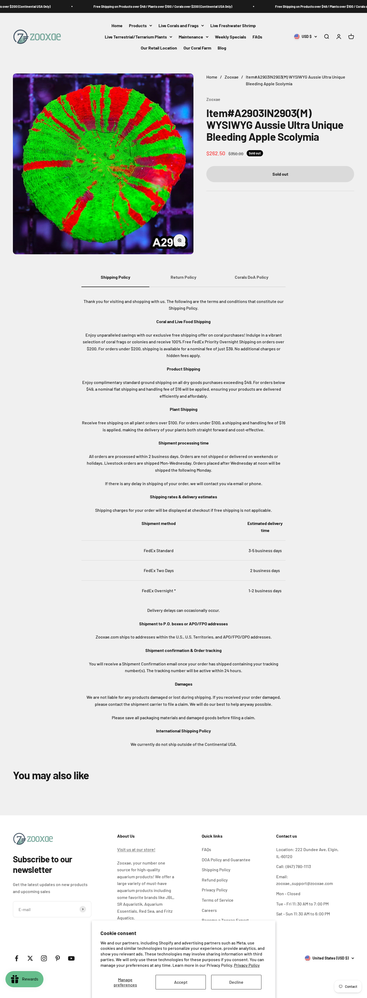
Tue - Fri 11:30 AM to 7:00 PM (302, 903)
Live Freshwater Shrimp (233, 25)
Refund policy (215, 879)
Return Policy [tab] (183, 277)
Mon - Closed (288, 893)
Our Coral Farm (197, 48)
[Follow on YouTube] (71, 958)
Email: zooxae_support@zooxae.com (304, 880)
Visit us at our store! (136, 849)
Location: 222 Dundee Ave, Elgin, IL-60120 (307, 853)
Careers (209, 910)
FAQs (257, 36)
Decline (236, 982)
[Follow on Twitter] (30, 958)
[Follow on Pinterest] (57, 958)
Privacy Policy (247, 965)
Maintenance (191, 36)
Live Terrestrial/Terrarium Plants (136, 36)
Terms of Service (217, 899)
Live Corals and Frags (179, 25)
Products (138, 25)
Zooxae (213, 99)
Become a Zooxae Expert (225, 920)
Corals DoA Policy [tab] (251, 277)
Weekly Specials (230, 36)
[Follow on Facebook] (16, 958)
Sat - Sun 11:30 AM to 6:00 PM (303, 913)
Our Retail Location (159, 48)
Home (117, 25)
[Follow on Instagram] (44, 958)
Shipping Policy (216, 869)
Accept (181, 982)
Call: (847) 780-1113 (293, 866)
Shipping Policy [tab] (115, 277)
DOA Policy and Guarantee (226, 859)
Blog (222, 48)
